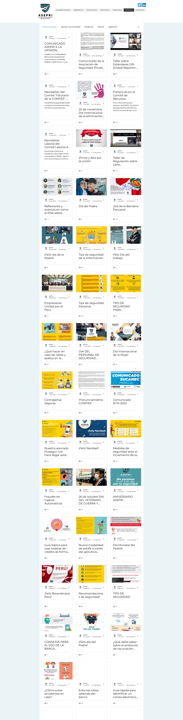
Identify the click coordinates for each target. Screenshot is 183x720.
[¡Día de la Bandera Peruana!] (125, 186)
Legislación (112, 27)
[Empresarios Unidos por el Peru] (57, 283)
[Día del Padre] (91, 186)
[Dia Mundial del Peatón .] (125, 525)
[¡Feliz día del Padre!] (91, 622)
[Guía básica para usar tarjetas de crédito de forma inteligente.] (57, 525)
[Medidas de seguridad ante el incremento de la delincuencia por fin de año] (125, 428)
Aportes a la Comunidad (70, 27)
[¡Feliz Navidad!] (91, 428)
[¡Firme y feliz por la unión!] (91, 138)
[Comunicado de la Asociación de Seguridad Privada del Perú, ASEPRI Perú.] (91, 41)
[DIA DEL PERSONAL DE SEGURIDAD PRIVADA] (91, 332)
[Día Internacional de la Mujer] (125, 332)
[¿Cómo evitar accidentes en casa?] (57, 670)
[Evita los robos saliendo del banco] (91, 670)
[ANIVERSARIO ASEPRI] (125, 477)
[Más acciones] (69, 37)
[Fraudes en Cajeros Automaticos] (57, 477)
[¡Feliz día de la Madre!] (57, 235)
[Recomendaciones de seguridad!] (91, 574)
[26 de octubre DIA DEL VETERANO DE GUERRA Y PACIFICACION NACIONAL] (91, 477)
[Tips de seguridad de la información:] (91, 235)
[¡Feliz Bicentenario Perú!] (57, 574)
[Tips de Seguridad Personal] (91, 283)
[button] (139, 27)
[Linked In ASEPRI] (144, 5)
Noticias (101, 27)
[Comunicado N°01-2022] (125, 380)
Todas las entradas (49, 27)
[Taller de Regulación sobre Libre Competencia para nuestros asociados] (125, 138)
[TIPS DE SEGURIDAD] (125, 574)
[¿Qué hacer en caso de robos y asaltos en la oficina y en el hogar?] (57, 332)
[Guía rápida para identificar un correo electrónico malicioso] (125, 670)
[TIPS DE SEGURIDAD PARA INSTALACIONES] (125, 283)
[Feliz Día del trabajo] (125, 235)
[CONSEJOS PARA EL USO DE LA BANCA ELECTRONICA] (57, 622)
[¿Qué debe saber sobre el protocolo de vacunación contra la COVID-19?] (125, 622)
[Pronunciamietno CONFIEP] (91, 380)
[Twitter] (140, 5)
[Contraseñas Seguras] (57, 380)
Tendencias (89, 27)
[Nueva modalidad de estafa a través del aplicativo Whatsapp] (91, 525)
